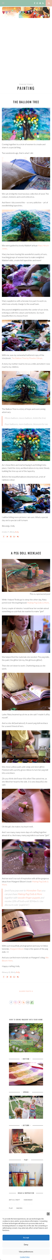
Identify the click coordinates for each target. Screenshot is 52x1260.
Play (11, 1208)
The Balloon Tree (26, 102)
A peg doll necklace (26, 553)
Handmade (28, 1200)
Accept (26, 1237)
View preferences (26, 1252)
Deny (26, 1245)
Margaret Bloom (17, 949)
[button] (48, 1214)
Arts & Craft (14, 1200)
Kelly (17, 532)
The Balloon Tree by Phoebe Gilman (27, 358)
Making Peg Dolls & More (38, 602)
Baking (19, 1208)
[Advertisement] (26, 53)
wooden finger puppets (29, 897)
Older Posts (25, 991)
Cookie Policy (25, 1257)
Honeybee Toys (33, 890)
